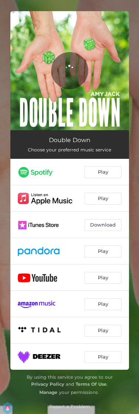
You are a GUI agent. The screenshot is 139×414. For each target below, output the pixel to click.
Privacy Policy (47, 384)
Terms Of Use (91, 384)
